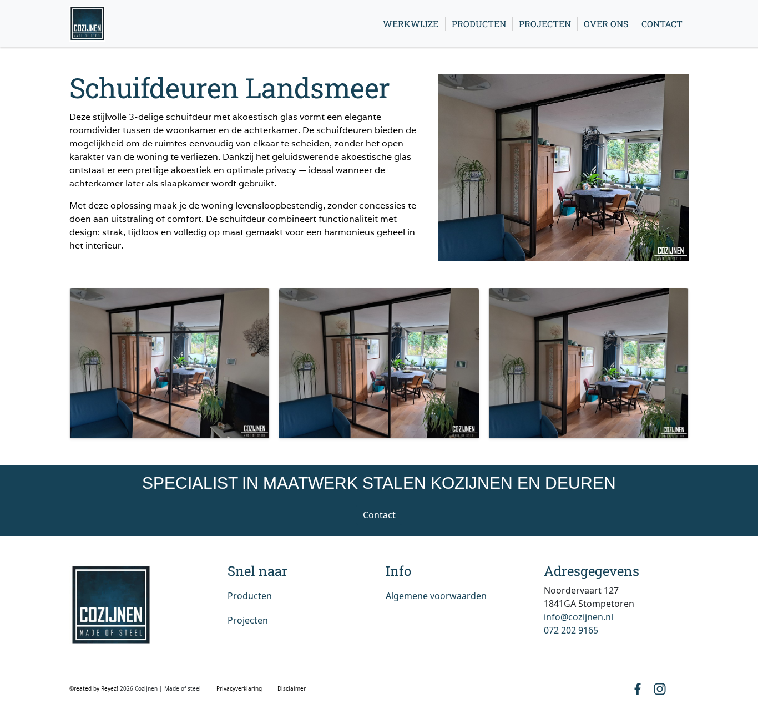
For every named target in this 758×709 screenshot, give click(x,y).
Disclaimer (291, 688)
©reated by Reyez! (94, 688)
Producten (479, 23)
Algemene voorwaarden (436, 596)
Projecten (545, 23)
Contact (662, 23)
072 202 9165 (571, 630)
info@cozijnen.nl (578, 617)
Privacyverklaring (239, 688)
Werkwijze (410, 23)
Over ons (606, 23)
